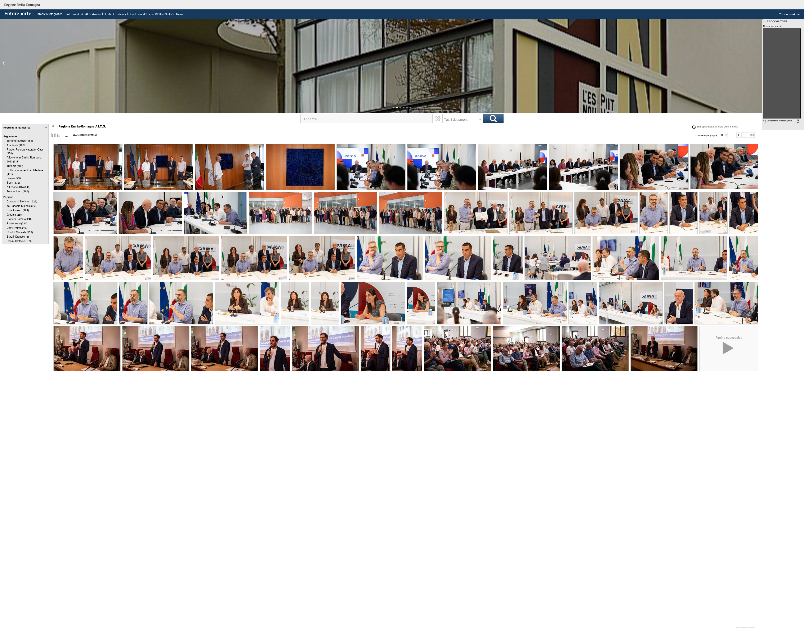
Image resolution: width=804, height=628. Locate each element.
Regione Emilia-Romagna (22, 4)
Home (53, 126)
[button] (393, 107)
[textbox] (367, 118)
